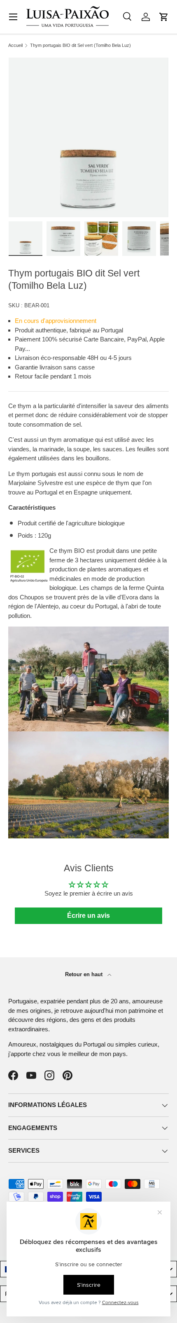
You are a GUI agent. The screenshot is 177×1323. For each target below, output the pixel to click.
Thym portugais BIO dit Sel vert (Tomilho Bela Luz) (80, 45)
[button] (164, 17)
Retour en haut (84, 974)
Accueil (15, 45)
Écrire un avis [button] (88, 915)
